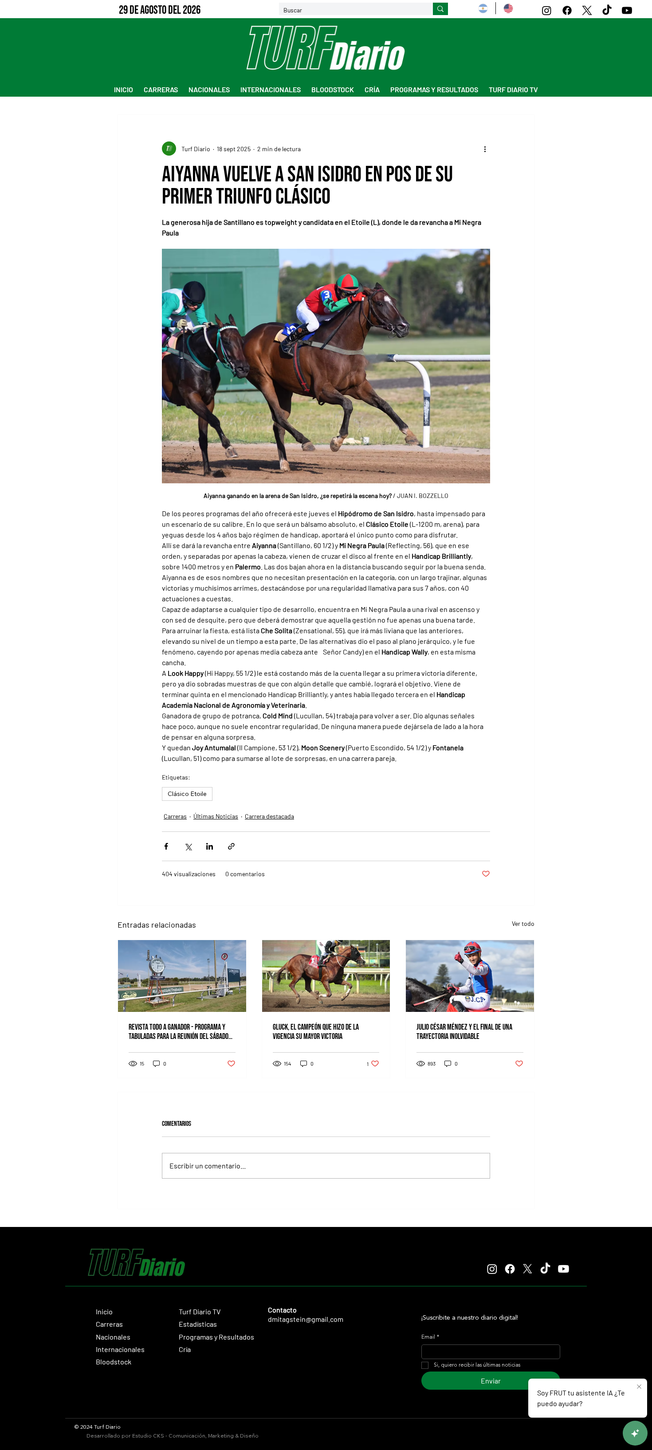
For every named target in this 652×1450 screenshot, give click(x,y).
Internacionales (120, 1349)
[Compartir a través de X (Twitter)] (188, 846)
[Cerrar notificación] (639, 1387)
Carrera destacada (269, 816)
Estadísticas (198, 1324)
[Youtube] (627, 10)
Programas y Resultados (216, 1336)
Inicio (104, 1311)
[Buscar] (440, 9)
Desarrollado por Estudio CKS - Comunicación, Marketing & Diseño (172, 1435)
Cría (185, 1349)
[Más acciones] (484, 148)
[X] (587, 10)
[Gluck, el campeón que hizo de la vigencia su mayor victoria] (326, 976)
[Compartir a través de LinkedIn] (209, 846)
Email (430, 1337)
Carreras (175, 816)
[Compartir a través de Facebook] (166, 846)
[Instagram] (547, 10)
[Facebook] (567, 10)
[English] (508, 8)
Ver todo (523, 923)
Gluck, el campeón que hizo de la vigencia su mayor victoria (316, 1032)
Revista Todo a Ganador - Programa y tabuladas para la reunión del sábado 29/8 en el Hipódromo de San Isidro (178, 1032)
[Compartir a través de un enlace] (231, 846)
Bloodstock (113, 1361)
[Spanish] (482, 8)
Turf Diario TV (200, 1311)
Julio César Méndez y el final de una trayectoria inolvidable (464, 1032)
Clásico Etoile (187, 794)
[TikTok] (607, 10)
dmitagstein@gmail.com (305, 1319)
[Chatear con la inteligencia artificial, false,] (635, 1433)
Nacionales (113, 1336)
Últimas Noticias (215, 816)
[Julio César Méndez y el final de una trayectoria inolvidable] (470, 976)
